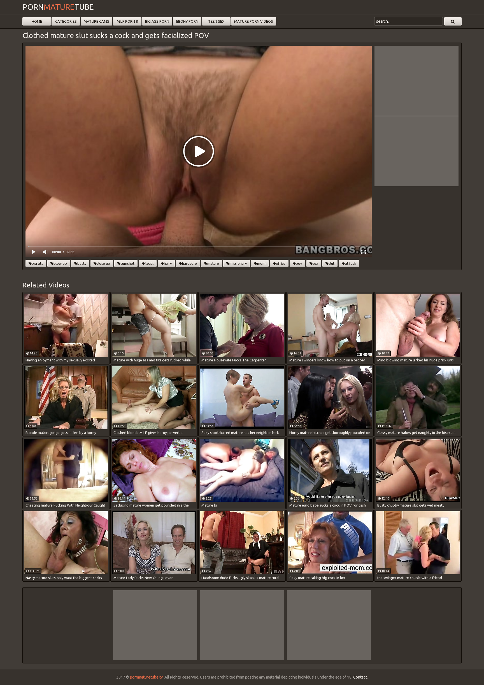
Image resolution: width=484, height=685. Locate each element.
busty (81, 263)
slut (331, 263)
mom (261, 263)
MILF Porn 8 (127, 21)
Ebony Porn (187, 21)
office (280, 263)
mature (213, 263)
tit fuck (350, 263)
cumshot (127, 263)
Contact (360, 677)
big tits (37, 263)
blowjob (60, 263)
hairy (168, 263)
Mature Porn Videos (253, 21)
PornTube (58, 7)
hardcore (189, 263)
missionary (238, 263)
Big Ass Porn (157, 21)
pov (299, 263)
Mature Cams (96, 21)
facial (149, 263)
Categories (66, 21)
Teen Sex (216, 21)
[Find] (453, 21)
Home (37, 21)
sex (315, 263)
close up (103, 263)
